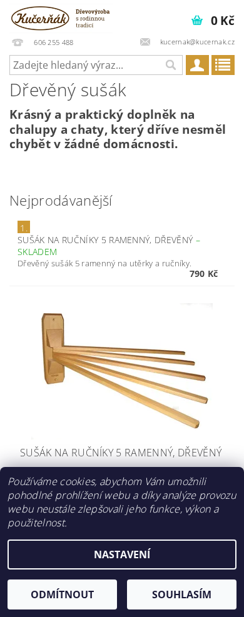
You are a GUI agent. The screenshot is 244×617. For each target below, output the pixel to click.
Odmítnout (62, 594)
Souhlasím (181, 594)
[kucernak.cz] (61, 16)
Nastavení (122, 554)
